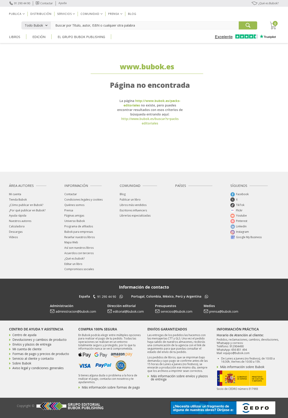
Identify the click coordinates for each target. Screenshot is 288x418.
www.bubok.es (147, 66)
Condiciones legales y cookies (83, 199)
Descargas (15, 232)
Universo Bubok (74, 221)
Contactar (46, 3)
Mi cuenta (15, 194)
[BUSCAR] (248, 25)
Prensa (68, 210)
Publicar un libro (130, 199)
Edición (38, 37)
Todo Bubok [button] (34, 25)
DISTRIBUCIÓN (41, 14)
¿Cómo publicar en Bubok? (26, 205)
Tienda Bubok (18, 199)
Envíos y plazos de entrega (31, 344)
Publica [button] (15, 14)
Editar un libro (73, 264)
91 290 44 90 (22, 3)
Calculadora (17, 226)
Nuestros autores (20, 221)
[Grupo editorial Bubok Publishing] (69, 406)
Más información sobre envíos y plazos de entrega (179, 377)
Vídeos (13, 237)
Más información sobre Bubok (242, 367)
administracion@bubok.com (76, 311)
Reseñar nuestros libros (79, 237)
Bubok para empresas (78, 232)
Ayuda (62, 3)
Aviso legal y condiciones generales (38, 368)
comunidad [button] (90, 14)
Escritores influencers (133, 210)
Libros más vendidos (133, 205)
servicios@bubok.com (176, 311)
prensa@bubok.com (223, 311)
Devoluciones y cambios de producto (39, 339)
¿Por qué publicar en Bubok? (27, 210)
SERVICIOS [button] (64, 14)
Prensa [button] (113, 14)
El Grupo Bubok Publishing (81, 37)
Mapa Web (71, 242)
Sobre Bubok (21, 363)
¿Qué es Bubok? (268, 3)
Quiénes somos (74, 205)
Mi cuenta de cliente (27, 349)
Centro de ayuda (24, 335)
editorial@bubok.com (128, 311)
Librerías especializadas (135, 215)
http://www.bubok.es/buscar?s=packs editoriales (150, 121)
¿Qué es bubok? (74, 258)
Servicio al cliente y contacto (33, 358)
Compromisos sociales (79, 269)
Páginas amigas (74, 215)
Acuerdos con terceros (79, 253)
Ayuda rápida (17, 215)
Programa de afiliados (78, 226)
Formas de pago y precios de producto (40, 354)
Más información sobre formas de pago (111, 387)
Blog (132, 14)
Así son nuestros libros (79, 248)
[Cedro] (223, 407)
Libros (14, 37)
